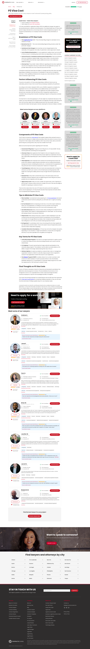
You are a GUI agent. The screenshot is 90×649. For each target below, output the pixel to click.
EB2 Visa (50, 331)
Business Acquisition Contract (31, 331)
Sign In (73, 2)
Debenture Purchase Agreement (42, 420)
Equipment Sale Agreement (53, 420)
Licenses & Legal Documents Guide (53, 614)
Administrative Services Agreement (28, 477)
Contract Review (12, 614)
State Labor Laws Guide (50, 620)
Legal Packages (30, 629)
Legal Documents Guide (50, 611)
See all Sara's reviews (26, 397)
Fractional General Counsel (14, 616)
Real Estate (34, 386)
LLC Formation (30, 638)
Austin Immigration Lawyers (70, 58)
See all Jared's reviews (26, 368)
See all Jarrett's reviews (26, 485)
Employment (39, 386)
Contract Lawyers (31, 609)
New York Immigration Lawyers (71, 72)
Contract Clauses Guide (50, 603)
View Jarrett (15, 475)
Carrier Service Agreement (31, 420)
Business (33, 328)
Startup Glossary (49, 618)
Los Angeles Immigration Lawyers (72, 70)
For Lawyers (29, 618)
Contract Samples (31, 611)
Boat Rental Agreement (39, 503)
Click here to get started (28, 279)
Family (48, 416)
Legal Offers (29, 627)
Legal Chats (48, 609)
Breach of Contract (13, 603)
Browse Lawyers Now (34, 516)
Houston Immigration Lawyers (71, 68)
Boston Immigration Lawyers (71, 60)
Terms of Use (66, 614)
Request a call (52, 543)
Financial (44, 386)
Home (9, 6)
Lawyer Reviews (30, 622)
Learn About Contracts (32, 625)
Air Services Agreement (39, 477)
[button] (18, 560)
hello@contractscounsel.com (70, 605)
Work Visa (23, 331)
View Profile (25, 127)
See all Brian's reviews (26, 429)
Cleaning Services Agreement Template (51, 477)
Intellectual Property (50, 386)
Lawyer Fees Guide (49, 607)
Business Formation (13, 605)
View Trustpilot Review (73, 32)
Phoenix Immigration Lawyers (71, 74)
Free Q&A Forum (49, 605)
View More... (23, 332)
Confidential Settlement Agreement (50, 503)
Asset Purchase (45, 360)
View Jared (15, 355)
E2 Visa (46, 331)
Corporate (29, 328)
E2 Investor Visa (41, 331)
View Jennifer (15, 445)
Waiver (26, 257)
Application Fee (28, 40)
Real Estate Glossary (49, 616)
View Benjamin (15, 501)
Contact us (66, 603)
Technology (57, 386)
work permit (35, 137)
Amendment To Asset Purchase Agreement (33, 360)
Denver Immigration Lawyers (71, 66)
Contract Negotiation (13, 611)
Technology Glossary (49, 625)
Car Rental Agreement (38, 450)
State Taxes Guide (49, 622)
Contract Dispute (12, 607)
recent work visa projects (34, 24)
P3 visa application (52, 198)
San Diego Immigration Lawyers (71, 76)
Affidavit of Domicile (29, 450)
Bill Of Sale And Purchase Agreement (32, 390)
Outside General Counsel (14, 618)
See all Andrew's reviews (26, 338)
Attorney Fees (30, 605)
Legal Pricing (29, 633)
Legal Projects (30, 636)
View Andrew (15, 326)
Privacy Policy (67, 611)
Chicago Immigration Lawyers (71, 62)
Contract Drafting (13, 609)
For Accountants (30, 620)
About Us (29, 603)
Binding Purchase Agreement (45, 390)
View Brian (15, 414)
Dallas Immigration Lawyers (70, 64)
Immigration (24, 328)
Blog (14, 6)
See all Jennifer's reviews (26, 459)
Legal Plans (29, 631)
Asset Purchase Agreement (54, 360)
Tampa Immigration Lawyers (71, 78)
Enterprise (29, 616)
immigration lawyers (35, 22)
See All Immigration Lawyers (70, 80)
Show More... (23, 326)
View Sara (15, 385)
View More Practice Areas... (26, 358)
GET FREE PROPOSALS (82, 2)
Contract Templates (31, 614)
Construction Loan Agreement (49, 450)
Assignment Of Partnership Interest (28, 503)
